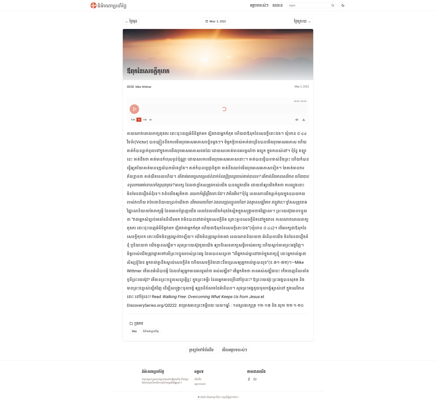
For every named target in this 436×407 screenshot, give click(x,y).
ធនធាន (277, 5)
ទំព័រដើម (197, 379)
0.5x (133, 120)
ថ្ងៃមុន (131, 21)
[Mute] (297, 119)
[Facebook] (249, 379)
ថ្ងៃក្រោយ (302, 21)
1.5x (145, 120)
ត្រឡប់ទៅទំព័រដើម (201, 350)
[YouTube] (255, 379)
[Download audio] (303, 119)
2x (150, 120)
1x (139, 120)
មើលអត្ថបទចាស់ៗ (234, 350)
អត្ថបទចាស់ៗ (259, 5)
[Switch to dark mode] (343, 5)
